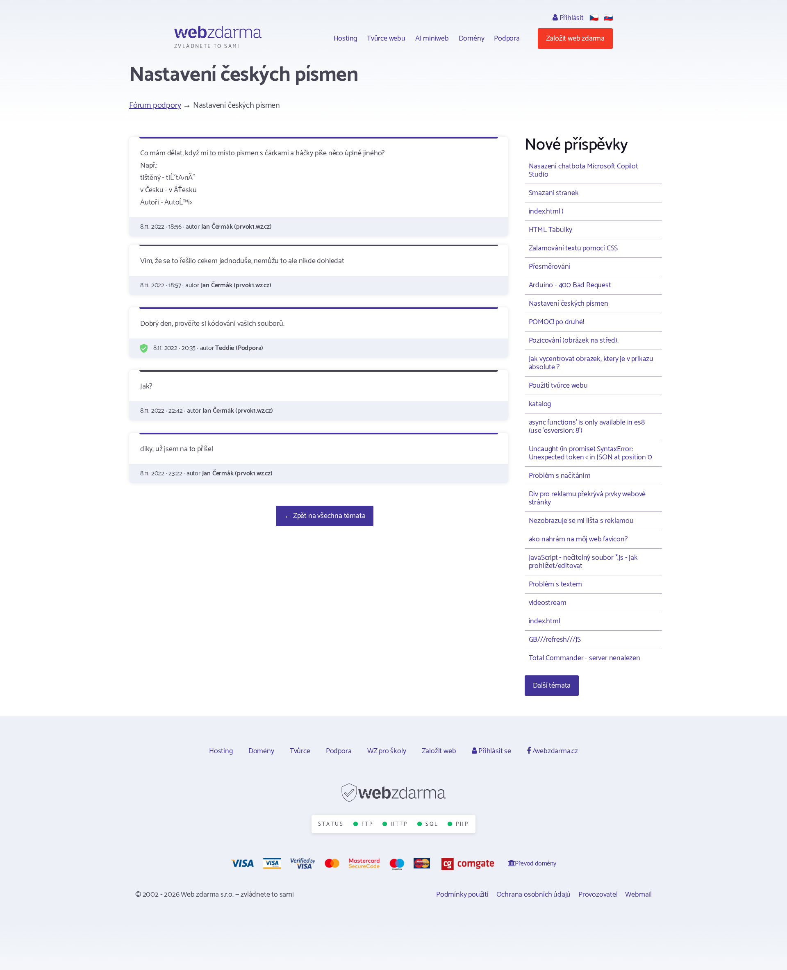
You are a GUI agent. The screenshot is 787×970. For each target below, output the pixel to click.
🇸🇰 (608, 18)
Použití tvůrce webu (558, 385)
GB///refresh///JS (555, 640)
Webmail (638, 894)
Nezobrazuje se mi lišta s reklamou (581, 521)
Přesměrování (550, 267)
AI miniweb (432, 38)
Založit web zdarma (575, 38)
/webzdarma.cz (554, 751)
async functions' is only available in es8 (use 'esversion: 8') (587, 426)
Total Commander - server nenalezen (584, 658)
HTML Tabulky (551, 230)
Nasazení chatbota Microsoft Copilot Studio (583, 170)
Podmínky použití (462, 894)
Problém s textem (555, 584)
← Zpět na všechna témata (324, 516)
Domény (471, 38)
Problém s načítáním (560, 476)
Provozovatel (598, 894)
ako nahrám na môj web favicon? (578, 539)
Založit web (439, 751)
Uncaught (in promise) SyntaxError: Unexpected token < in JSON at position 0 (590, 453)
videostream (547, 603)
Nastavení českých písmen (568, 304)
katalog (540, 404)
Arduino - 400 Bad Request (570, 285)
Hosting (345, 38)
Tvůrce (300, 751)
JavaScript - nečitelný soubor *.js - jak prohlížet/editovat (583, 562)
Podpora (507, 38)
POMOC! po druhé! (556, 322)
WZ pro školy (386, 751)
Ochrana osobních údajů (533, 894)
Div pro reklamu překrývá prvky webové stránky (587, 498)
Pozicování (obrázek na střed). (574, 340)
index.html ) (546, 211)
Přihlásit (571, 18)
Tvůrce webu (386, 38)
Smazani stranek (554, 193)
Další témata (552, 685)
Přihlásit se (494, 751)
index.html (544, 621)
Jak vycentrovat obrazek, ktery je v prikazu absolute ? (591, 363)
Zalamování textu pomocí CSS (573, 248)
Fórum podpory (155, 105)
